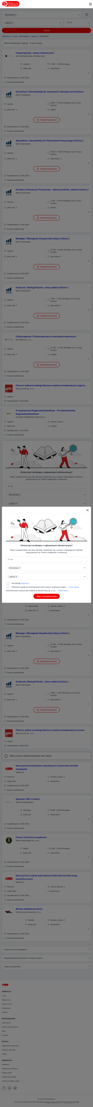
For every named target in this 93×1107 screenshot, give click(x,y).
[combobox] (46, 567)
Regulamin (25, 583)
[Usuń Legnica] (16, 576)
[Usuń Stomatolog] (19, 568)
